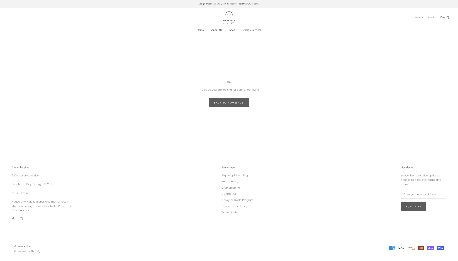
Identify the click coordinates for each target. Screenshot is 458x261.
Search (431, 17)
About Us (216, 30)
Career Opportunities (235, 206)
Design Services (252, 30)
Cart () (444, 17)
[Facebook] (13, 218)
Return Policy (229, 181)
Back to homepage (229, 102)
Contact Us (229, 194)
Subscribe (413, 206)
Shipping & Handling (234, 175)
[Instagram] (21, 218)
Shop (232, 30)
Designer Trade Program (237, 200)
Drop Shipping (230, 187)
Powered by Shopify (27, 251)
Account (419, 17)
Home (200, 30)
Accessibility (229, 212)
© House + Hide (22, 246)
